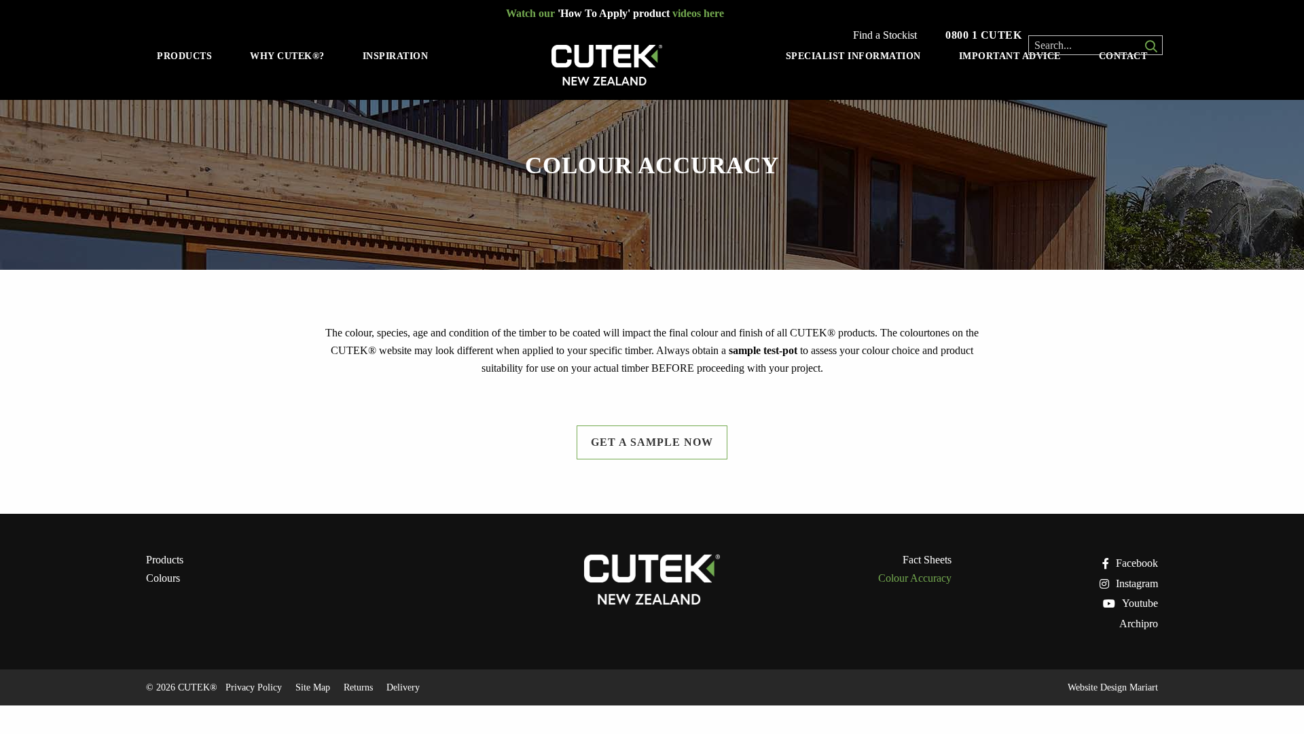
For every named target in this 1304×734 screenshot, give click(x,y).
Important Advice (1010, 56)
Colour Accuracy (915, 578)
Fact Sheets (927, 560)
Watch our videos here (615, 13)
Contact (1123, 56)
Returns (358, 687)
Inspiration (396, 56)
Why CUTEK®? (287, 56)
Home (607, 68)
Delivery (403, 687)
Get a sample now (652, 442)
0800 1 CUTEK (983, 35)
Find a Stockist (885, 35)
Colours (163, 578)
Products (184, 56)
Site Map (312, 687)
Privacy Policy (253, 687)
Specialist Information (853, 56)
